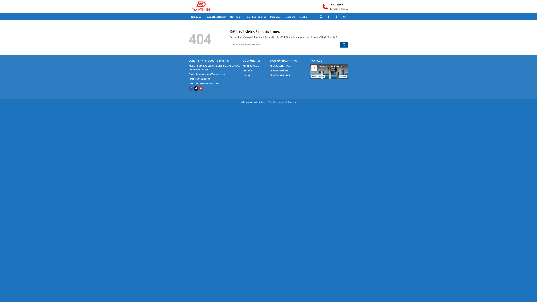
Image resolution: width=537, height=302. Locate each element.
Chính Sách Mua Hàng (280, 66)
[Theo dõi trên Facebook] (328, 17)
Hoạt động (290, 16)
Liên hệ (303, 16)
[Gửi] (344, 45)
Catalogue (275, 16)
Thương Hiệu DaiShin (215, 16)
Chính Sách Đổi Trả (279, 70)
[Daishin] (206, 6)
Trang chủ (196, 16)
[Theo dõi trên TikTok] (336, 17)
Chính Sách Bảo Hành (280, 75)
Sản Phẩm (235, 16)
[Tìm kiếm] (321, 17)
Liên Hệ (246, 75)
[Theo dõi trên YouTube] (344, 17)
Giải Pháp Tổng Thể (256, 16)
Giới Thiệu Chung (251, 66)
